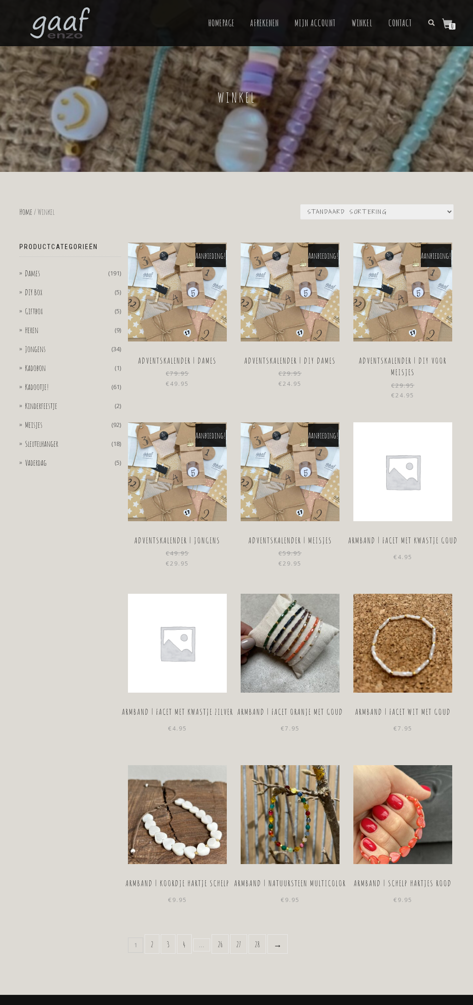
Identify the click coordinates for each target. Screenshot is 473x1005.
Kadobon (35, 368)
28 (257, 944)
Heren (31, 330)
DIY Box (33, 292)
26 (220, 944)
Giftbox (34, 311)
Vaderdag (36, 462)
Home (25, 212)
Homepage (221, 23)
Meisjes (33, 425)
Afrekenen (264, 23)
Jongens (35, 349)
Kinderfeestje (41, 406)
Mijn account (315, 23)
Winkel (362, 23)
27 (238, 944)
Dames (32, 273)
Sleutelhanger (41, 444)
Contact (400, 23)
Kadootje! (37, 387)
